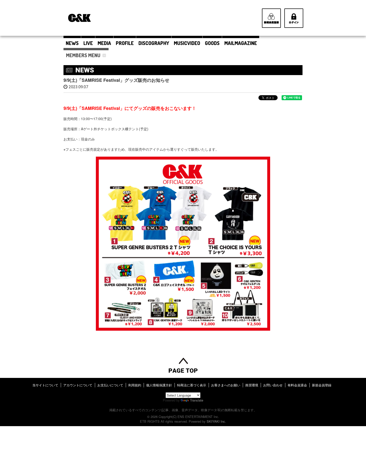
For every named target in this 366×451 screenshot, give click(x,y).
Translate (196, 400)
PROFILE (125, 43)
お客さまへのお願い (225, 385)
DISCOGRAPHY (153, 43)
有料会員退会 (297, 385)
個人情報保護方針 (159, 385)
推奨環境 (251, 385)
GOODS (212, 43)
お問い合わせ (273, 385)
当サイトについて (45, 385)
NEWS (72, 43)
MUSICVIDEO (187, 43)
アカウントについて (77, 385)
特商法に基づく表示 (191, 385)
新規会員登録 (321, 385)
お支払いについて (110, 385)
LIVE (88, 43)
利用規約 (134, 385)
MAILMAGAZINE (240, 43)
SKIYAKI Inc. (216, 421)
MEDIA (104, 43)
